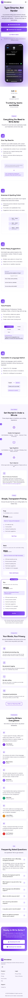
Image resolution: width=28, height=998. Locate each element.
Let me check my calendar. (11, 282)
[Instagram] (2, 967)
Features (3, 973)
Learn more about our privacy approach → (12, 483)
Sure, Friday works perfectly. (11, 278)
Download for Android (15, 29)
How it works (4, 978)
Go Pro (14, 613)
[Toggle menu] (25, 2)
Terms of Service (18, 976)
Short (9, 332)
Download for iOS (15, 24)
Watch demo (15, 34)
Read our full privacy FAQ (14, 703)
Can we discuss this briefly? (11, 286)
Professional (9, 326)
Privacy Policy (18, 973)
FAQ (2, 980)
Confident (9, 329)
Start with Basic (14, 573)
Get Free (14, 536)
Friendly (19, 326)
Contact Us (3, 987)
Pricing (2, 976)
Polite (19, 329)
